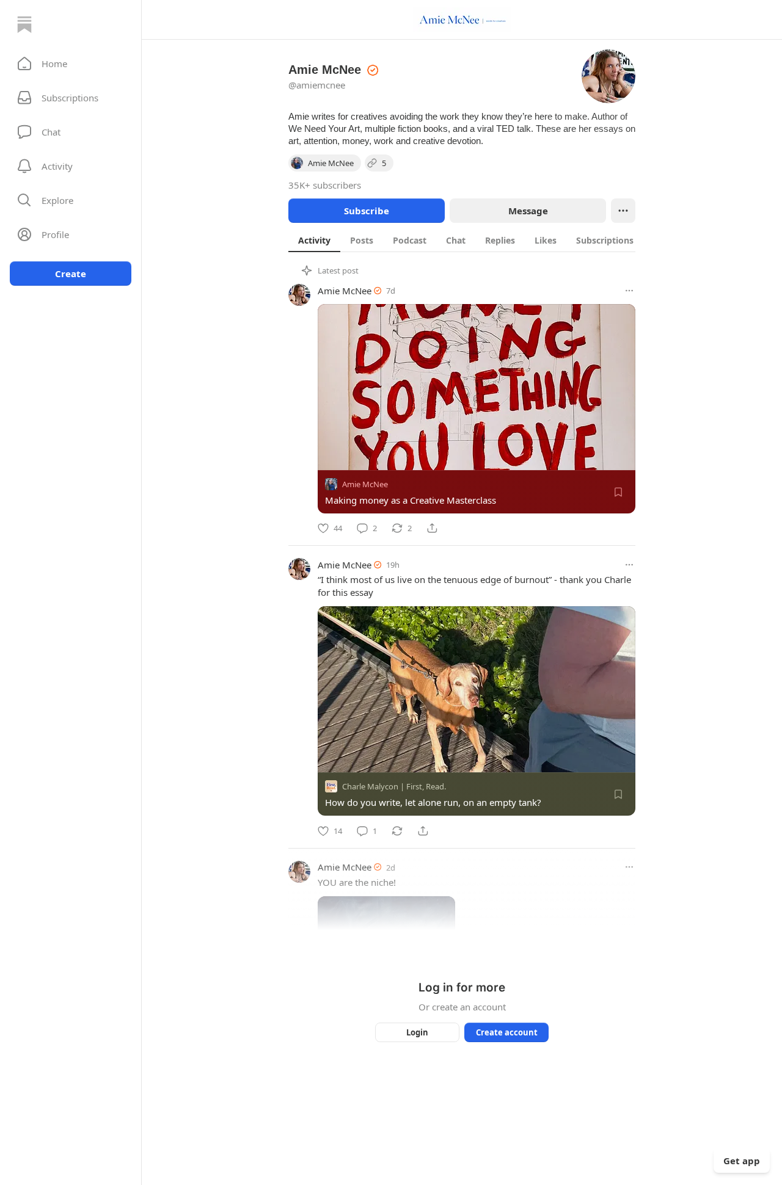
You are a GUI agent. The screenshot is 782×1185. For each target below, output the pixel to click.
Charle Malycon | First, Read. (394, 786)
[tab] (314, 240)
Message (528, 211)
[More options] (629, 290)
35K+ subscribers (324, 185)
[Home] (24, 24)
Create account (507, 1032)
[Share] (432, 528)
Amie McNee (344, 290)
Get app (741, 1160)
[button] (70, 63)
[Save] (618, 492)
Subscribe (366, 211)
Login (417, 1032)
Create (70, 273)
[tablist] (477, 240)
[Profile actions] (623, 210)
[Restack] (397, 831)
